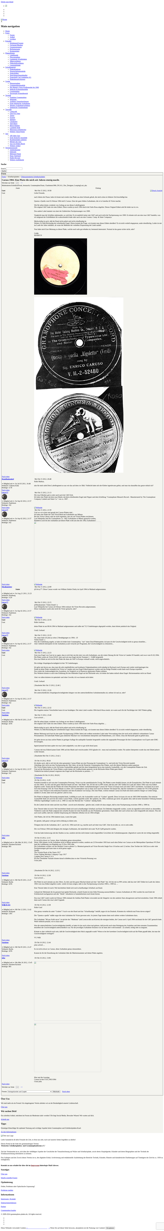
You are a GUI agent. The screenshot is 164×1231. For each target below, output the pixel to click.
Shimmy (13, 120)
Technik (8, 95)
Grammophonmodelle (17, 85)
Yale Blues (13, 124)
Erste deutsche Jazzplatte (18, 138)
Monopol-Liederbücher (18, 130)
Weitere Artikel (15, 146)
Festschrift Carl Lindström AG (20, 77)
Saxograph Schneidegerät (19, 93)
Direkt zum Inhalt (7, 2)
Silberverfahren (15, 61)
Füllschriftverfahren (17, 63)
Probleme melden (7, 1190)
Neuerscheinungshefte (17, 71)
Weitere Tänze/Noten (17, 132)
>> (22, 183)
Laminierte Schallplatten (18, 59)
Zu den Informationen (8, 1132)
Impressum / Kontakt (8, 1199)
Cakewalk (13, 111)
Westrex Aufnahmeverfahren (20, 105)
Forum (12, 35)
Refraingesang (15, 49)
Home (7, 31)
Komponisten (14, 51)
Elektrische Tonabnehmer (19, 107)
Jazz (6, 134)
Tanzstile (8, 109)
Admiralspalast (15, 150)
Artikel (12, 37)
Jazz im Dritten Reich (17, 144)
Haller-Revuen (15, 158)
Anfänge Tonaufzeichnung (19, 101)
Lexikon (13, 39)
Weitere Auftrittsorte (17, 160)
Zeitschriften (14, 73)
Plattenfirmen (10, 53)
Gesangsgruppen (16, 47)
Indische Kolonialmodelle (19, 89)
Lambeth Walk (15, 128)
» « (38, 1228)
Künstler (8, 41)
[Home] (4, 19)
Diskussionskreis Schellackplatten (33, 177)
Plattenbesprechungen (17, 79)
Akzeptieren (110, 1228)
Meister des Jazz (15, 142)
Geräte (7, 81)
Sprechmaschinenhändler (18, 75)
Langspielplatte (15, 65)
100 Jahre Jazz (15, 136)
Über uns (4, 1107)
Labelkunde (14, 55)
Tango (12, 116)
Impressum (35, 1165)
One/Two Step (15, 113)
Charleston (13, 122)
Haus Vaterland (15, 156)
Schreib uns (5, 1119)
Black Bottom (15, 126)
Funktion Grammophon (18, 97)
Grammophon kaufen (8, 1210)
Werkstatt (13, 99)
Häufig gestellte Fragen (9, 1178)
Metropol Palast (15, 154)
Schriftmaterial (10, 67)
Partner (3, 1207)
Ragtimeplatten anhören (18, 140)
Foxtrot (12, 118)
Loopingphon (14, 91)
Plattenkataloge (15, 69)
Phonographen (15, 83)
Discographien (15, 57)
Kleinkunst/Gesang (16, 43)
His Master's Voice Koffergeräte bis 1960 (24, 87)
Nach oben (5, 477)
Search (3, 169)
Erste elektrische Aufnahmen (20, 103)
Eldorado (13, 152)
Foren (7, 33)
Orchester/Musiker (16, 45)
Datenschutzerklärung (8, 1203)
